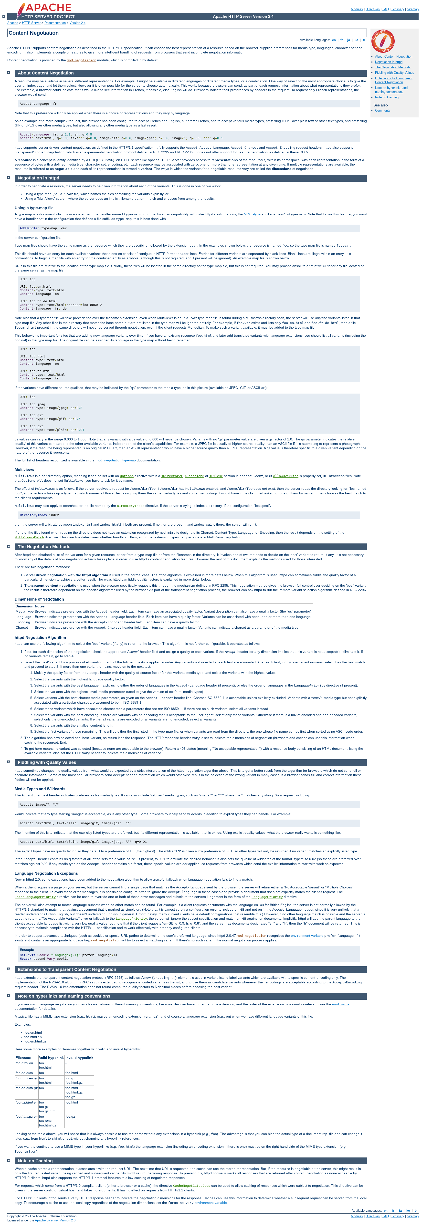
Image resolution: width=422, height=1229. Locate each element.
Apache (12, 23)
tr (364, 40)
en (334, 40)
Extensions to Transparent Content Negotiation (393, 80)
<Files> (216, 476)
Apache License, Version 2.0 (55, 1220)
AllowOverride (285, 476)
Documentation (55, 23)
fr (341, 40)
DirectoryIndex (130, 506)
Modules (357, 9)
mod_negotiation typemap (115, 460)
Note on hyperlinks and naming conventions (391, 90)
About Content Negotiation (393, 56)
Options (127, 476)
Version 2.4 (77, 23)
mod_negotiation (81, 60)
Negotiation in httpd (388, 62)
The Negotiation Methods (393, 67)
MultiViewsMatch (29, 537)
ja (348, 40)
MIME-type (252, 214)
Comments (382, 110)
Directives (373, 9)
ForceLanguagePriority (35, 897)
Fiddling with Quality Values (394, 72)
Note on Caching (387, 97)
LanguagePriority (267, 897)
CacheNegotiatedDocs (191, 1186)
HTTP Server (31, 23)
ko (356, 40)
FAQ (385, 9)
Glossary (397, 9)
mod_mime (340, 1004)
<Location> (194, 476)
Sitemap (413, 9)
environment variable (307, 935)
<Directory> (172, 476)
